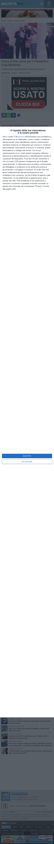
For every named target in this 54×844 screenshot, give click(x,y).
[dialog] (27, 422)
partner (21, 137)
